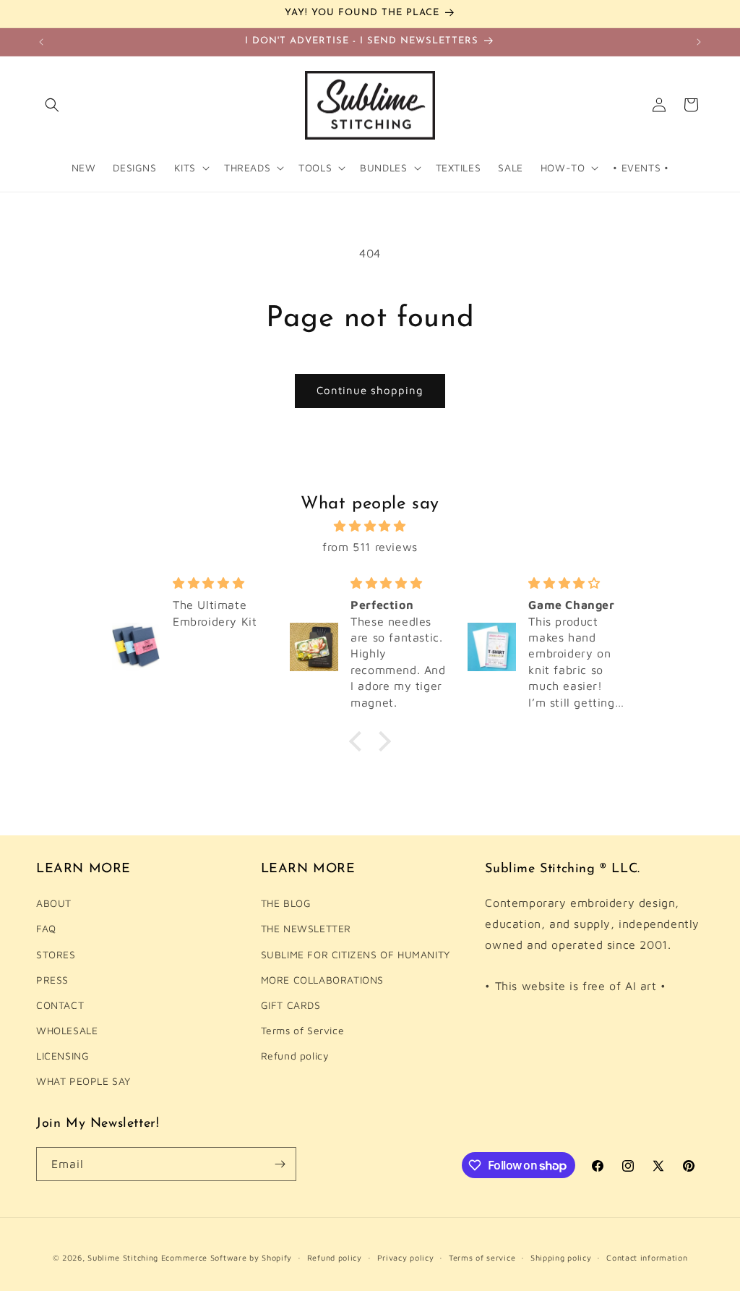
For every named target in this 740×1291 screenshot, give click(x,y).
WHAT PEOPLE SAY (83, 1081)
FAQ (46, 928)
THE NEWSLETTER (306, 928)
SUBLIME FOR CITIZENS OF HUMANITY (355, 954)
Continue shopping (370, 390)
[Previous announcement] (41, 42)
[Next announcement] (699, 42)
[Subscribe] (280, 1164)
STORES (56, 954)
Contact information (646, 1257)
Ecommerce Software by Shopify (226, 1257)
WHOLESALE (67, 1030)
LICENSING (62, 1055)
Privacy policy (405, 1257)
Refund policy (295, 1055)
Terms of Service (303, 1030)
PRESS (52, 979)
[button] (52, 105)
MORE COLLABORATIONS (322, 979)
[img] (370, 526)
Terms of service (482, 1257)
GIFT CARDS (291, 1005)
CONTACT (60, 1005)
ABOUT (54, 903)
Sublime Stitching (122, 1257)
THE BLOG (286, 903)
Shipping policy (561, 1257)
